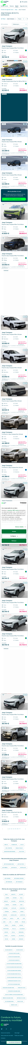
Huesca (11, 918)
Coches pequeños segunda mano (14, 963)
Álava (6, 894)
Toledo (6, 935)
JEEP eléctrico (20, 864)
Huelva (4, 918)
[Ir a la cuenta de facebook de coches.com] (10, 1029)
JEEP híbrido (5, 867)
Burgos (7, 904)
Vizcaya (6, 939)
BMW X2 (6, 844)
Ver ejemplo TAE (21, 151)
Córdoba (7, 911)
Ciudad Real (22, 908)
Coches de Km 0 (19, 950)
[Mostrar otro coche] (14, 42)
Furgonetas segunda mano (14, 991)
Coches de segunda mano (14, 956)
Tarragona (21, 932)
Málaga (23, 921)
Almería (7, 897)
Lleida (4, 921)
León (24, 918)
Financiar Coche (21, 987)
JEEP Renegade (9, 881)
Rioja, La (14, 928)
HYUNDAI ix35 (14, 844)
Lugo (10, 921)
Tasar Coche (20, 1001)
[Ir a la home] (4, 2)
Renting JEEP (23, 867)
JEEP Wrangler (19, 881)
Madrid (16, 921)
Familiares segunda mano (8, 987)
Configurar (13, 536)
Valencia (13, 935)
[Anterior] (25, 829)
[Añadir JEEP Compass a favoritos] (24, 28)
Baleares (13, 901)
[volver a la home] (5, 1025)
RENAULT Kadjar (19, 848)
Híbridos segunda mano (8, 998)
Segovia (6, 932)
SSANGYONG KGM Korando (9, 851)
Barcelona (21, 901)
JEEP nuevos (14, 867)
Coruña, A (14, 911)
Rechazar (14, 540)
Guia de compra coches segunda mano (14, 994)
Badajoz (6, 901)
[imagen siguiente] (26, 35)
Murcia (6, 925)
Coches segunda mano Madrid (14, 970)
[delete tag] (15, 18)
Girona (21, 911)
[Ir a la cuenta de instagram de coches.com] (6, 1029)
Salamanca (22, 928)
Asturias (15, 897)
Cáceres (14, 904)
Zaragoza (21, 939)
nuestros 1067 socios (13, 510)
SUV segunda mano (9, 1001)
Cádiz (21, 904)
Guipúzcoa (22, 915)
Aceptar (14, 531)
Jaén (18, 918)
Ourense (21, 925)
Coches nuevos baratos (14, 960)
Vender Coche (14, 1004)
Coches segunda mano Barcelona (14, 967)
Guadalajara (14, 915)
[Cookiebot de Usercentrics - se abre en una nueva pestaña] (20, 503)
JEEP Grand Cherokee (19, 878)
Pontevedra (6, 928)
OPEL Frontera (8, 848)
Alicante (21, 894)
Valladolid (21, 935)
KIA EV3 (22, 844)
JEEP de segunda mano (9, 864)
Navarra (14, 925)
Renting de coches (21, 998)
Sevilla (13, 932)
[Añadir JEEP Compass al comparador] (26, 28)
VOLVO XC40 (21, 851)
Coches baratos (8, 950)
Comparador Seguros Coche (14, 980)
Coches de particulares (14, 953)
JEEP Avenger (7, 878)
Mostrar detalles (19, 526)
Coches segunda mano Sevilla (14, 974)
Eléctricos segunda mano (14, 984)
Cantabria (5, 908)
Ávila (21, 897)
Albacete (13, 894)
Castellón (13, 908)
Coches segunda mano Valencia (14, 977)
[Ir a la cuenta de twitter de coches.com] (1, 1029)
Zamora (13, 939)
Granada (5, 915)
